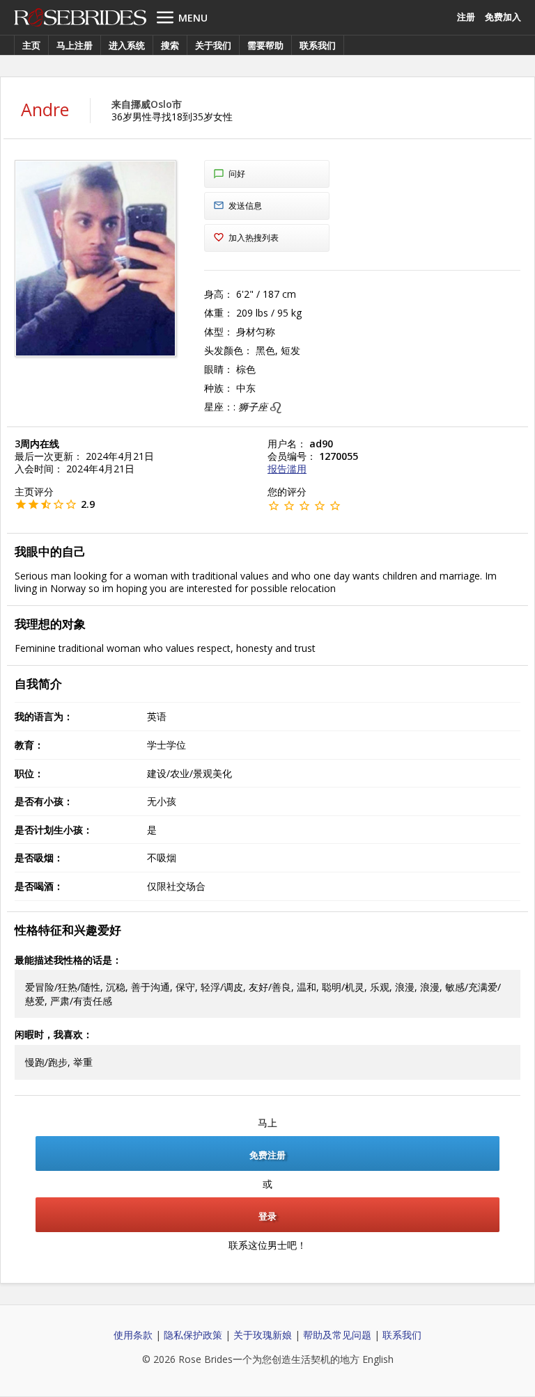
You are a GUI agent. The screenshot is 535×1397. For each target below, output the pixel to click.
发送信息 (245, 205)
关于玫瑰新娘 (262, 1334)
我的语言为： (44, 716)
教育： (29, 744)
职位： (29, 773)
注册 (466, 16)
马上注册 (74, 45)
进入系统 (127, 45)
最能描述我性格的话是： (68, 959)
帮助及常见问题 (337, 1334)
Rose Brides (80, 17)
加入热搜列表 (253, 238)
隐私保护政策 (193, 1334)
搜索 (170, 45)
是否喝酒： (39, 886)
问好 (236, 173)
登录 (267, 1216)
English (378, 1359)
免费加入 (503, 16)
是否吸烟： (39, 857)
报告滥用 (287, 468)
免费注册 (267, 1155)
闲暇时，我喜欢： (54, 1034)
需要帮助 (265, 45)
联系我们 (318, 45)
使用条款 (133, 1334)
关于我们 (213, 45)
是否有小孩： (44, 801)
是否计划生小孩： (54, 829)
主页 (31, 45)
